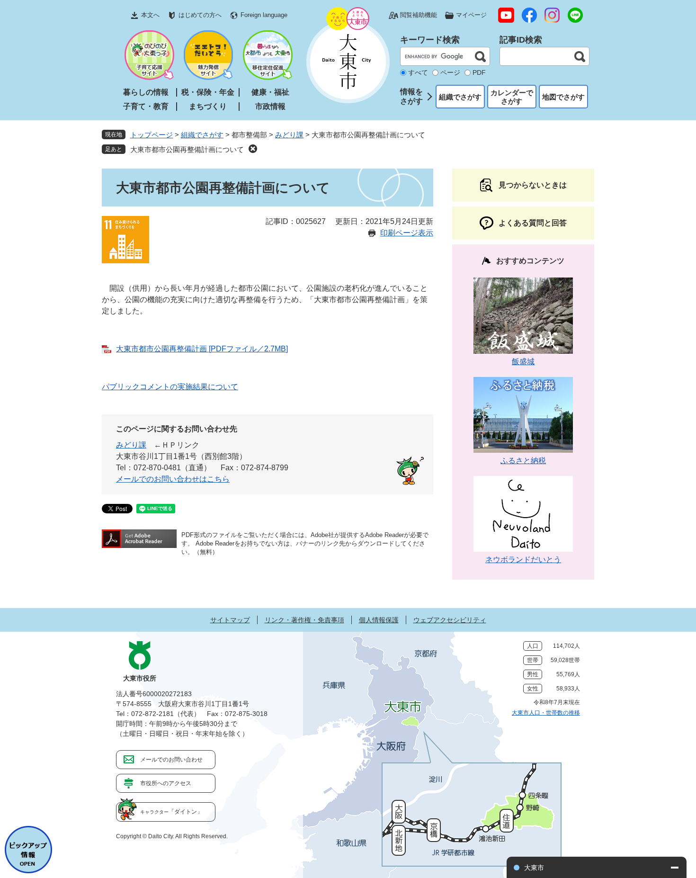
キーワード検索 (430, 40)
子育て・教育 (146, 106)
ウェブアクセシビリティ (449, 620)
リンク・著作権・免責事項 (304, 620)
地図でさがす (563, 97)
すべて (418, 72)
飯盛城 (523, 362)
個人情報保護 (379, 620)
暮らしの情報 (146, 92)
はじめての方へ (200, 14)
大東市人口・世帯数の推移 (546, 712)
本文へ (150, 14)
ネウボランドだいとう (523, 559)
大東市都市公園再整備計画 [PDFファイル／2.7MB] (202, 349)
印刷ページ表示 (406, 233)
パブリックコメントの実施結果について (170, 387)
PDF (479, 72)
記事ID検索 (521, 40)
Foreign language (264, 14)
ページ (450, 72)
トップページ (151, 135)
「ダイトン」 (171, 811)
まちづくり (208, 106)
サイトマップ (230, 620)
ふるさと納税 (523, 461)
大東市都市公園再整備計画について (187, 149)
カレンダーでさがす (512, 97)
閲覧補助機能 (418, 14)
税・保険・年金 (207, 92)
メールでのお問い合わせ (171, 759)
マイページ (471, 14)
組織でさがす (460, 97)
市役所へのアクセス (165, 783)
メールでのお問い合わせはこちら (173, 479)
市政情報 (270, 106)
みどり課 (289, 135)
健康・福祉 (270, 92)
